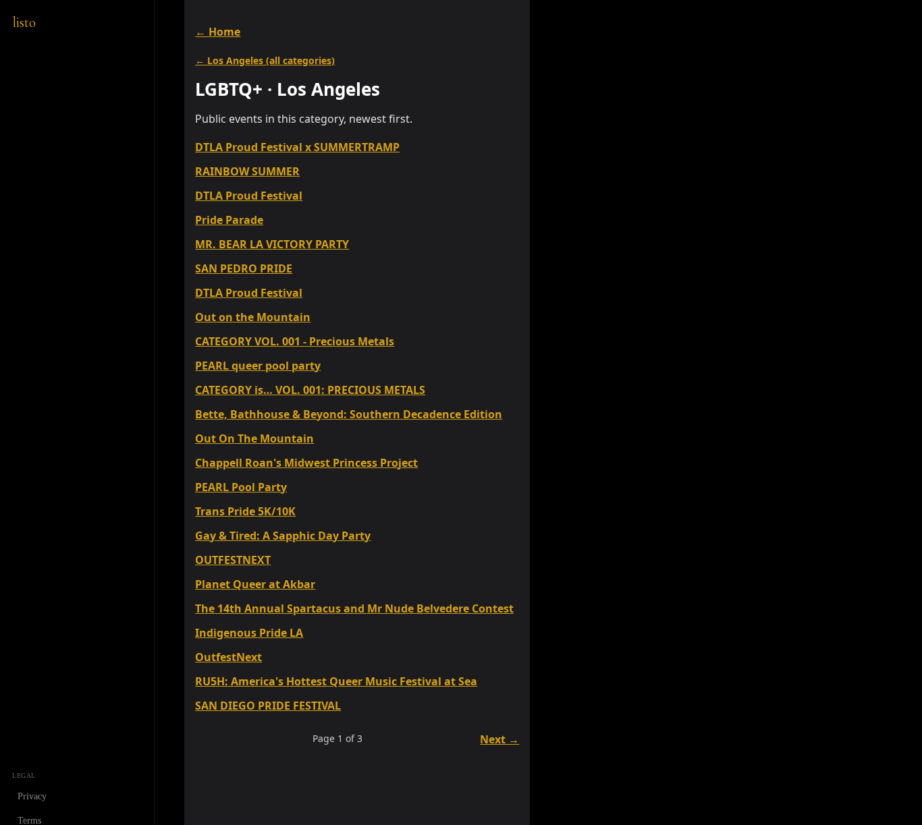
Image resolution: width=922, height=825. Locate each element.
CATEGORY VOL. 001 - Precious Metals (294, 341)
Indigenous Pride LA (249, 632)
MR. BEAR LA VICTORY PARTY (272, 244)
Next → (499, 739)
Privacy (32, 796)
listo (24, 22)
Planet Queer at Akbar (255, 584)
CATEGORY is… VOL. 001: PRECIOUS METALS (310, 389)
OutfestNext (228, 657)
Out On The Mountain (254, 438)
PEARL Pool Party (241, 487)
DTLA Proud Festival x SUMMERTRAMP (297, 147)
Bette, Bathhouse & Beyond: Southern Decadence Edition (348, 414)
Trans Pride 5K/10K (245, 511)
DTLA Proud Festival (248, 195)
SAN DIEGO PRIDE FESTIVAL (268, 705)
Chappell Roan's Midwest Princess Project (306, 462)
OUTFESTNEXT (233, 559)
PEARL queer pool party (258, 365)
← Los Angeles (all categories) (265, 60)
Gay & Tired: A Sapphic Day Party (283, 535)
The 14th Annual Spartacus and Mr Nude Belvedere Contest (354, 608)
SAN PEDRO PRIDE (243, 268)
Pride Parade (229, 219)
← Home (217, 31)
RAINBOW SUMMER (247, 171)
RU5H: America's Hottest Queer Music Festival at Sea (336, 681)
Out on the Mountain (252, 317)
